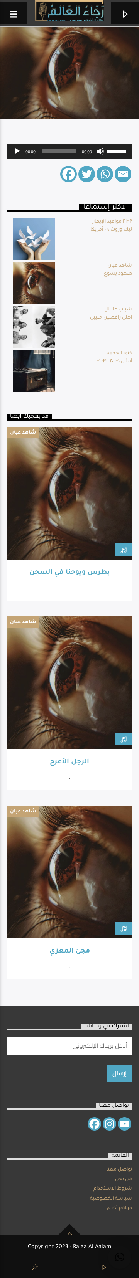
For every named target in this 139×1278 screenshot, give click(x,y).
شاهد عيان (120, 266)
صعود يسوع (118, 274)
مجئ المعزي (69, 951)
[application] (69, 151)
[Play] (17, 151)
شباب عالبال (118, 309)
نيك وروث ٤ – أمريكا (111, 230)
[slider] (117, 150)
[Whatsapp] (105, 174)
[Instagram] (109, 1124)
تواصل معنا (119, 1169)
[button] (119, 1257)
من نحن (123, 1179)
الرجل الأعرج (69, 762)
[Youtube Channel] (124, 1124)
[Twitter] (86, 174)
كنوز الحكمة (119, 353)
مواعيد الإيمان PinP (111, 222)
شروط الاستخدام (112, 1189)
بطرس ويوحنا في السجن (69, 572)
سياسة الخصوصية (111, 1199)
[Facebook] (68, 174)
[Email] (123, 174)
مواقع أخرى (119, 1208)
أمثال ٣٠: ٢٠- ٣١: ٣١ (114, 361)
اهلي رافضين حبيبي (111, 317)
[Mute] (100, 151)
